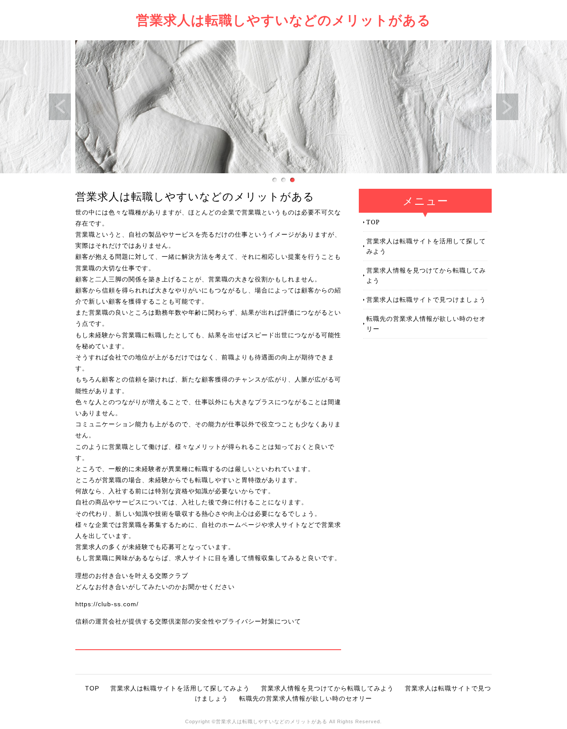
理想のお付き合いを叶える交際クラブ (131, 575)
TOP (373, 222)
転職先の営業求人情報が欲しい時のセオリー (426, 323)
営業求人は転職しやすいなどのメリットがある (283, 20)
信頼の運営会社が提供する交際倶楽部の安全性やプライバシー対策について (188, 621)
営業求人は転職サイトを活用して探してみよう (426, 246)
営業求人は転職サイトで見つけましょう (426, 299)
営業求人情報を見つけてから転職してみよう (426, 275)
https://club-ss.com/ (107, 604)
